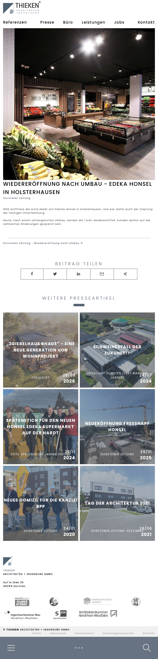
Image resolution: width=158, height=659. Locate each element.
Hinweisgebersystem (118, 633)
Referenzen (15, 22)
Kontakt (146, 22)
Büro (68, 22)
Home (36, 633)
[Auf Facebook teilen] (32, 274)
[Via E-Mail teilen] (102, 274)
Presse (47, 22)
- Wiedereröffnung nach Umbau (41, 243)
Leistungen (93, 22)
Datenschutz (84, 633)
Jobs (119, 22)
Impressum (58, 633)
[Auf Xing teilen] (125, 274)
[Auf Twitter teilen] (55, 274)
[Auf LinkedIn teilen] (78, 274)
